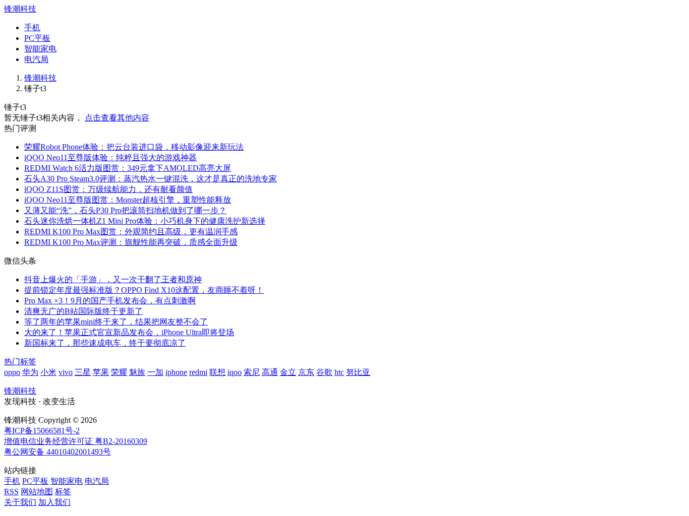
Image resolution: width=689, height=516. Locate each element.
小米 (48, 372)
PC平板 (37, 38)
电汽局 (36, 59)
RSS (11, 491)
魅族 (137, 372)
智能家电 (40, 48)
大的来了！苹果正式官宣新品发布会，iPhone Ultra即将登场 (129, 332)
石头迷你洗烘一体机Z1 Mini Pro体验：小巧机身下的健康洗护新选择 (144, 221)
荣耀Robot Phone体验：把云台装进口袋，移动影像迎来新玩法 (134, 147)
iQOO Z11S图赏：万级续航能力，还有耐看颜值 (108, 189)
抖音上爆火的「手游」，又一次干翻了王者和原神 (113, 279)
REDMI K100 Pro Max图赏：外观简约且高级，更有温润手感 (131, 231)
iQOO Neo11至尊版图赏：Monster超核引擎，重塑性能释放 (127, 200)
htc (339, 372)
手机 (32, 27)
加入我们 (54, 502)
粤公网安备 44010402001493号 (57, 451)
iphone (176, 372)
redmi (198, 372)
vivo (66, 372)
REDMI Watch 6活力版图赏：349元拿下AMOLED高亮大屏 (127, 168)
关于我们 (20, 502)
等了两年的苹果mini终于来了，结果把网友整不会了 (116, 321)
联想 (217, 372)
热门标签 (20, 361)
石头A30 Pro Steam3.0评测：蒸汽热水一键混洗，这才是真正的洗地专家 (150, 178)
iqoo (234, 372)
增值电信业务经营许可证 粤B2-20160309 (75, 441)
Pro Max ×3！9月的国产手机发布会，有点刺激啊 (110, 300)
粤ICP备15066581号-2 (42, 430)
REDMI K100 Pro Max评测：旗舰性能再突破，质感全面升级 (131, 242)
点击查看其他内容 (117, 117)
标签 (63, 491)
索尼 (252, 372)
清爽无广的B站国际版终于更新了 (83, 311)
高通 (270, 372)
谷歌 (324, 372)
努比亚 (358, 372)
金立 (288, 372)
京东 (306, 372)
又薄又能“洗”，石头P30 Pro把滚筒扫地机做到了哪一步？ (125, 210)
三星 (83, 372)
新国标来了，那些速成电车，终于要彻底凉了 (105, 343)
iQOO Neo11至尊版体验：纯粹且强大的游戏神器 (110, 157)
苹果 (101, 372)
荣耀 (119, 372)
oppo (12, 372)
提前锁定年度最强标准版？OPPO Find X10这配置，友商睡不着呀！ (144, 290)
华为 (30, 372)
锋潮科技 (20, 9)
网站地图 (37, 491)
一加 (155, 372)
